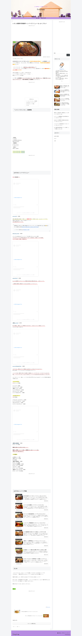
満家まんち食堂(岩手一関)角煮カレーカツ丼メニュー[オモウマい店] (61, 113)
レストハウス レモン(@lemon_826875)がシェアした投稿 (25, 212)
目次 (30, 99)
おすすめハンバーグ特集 (30, 103)
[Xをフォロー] (61, 81)
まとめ (28, 105)
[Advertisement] (32, 33)
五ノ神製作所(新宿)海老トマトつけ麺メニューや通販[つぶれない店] (61, 128)
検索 (54, 53)
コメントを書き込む (32, 623)
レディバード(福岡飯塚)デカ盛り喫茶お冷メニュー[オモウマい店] (61, 117)
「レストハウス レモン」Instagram (19, 151)
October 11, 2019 (26, 229)
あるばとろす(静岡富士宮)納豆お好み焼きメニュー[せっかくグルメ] (61, 121)
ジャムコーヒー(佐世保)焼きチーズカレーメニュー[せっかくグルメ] (61, 124)
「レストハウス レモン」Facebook (19, 152)
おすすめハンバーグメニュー (31, 102)
